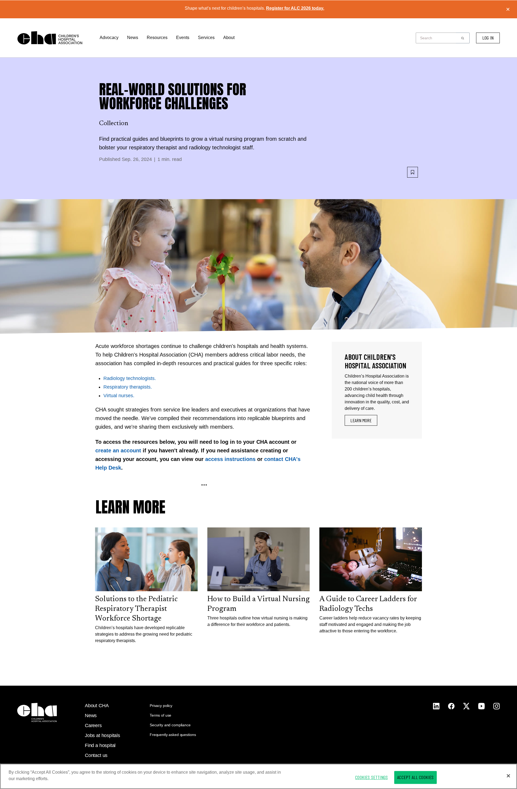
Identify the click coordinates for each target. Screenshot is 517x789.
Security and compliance (170, 725)
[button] (463, 38)
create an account (118, 450)
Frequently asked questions (173, 734)
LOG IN (488, 38)
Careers (93, 725)
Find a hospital (100, 745)
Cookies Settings (371, 777)
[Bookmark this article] (412, 172)
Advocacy (109, 37)
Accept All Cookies (415, 777)
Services (206, 37)
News (132, 37)
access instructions (230, 459)
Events (182, 37)
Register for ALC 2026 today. (295, 8)
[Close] (508, 776)
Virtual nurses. (118, 395)
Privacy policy (161, 705)
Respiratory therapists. (127, 387)
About (229, 37)
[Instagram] (436, 706)
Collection (113, 123)
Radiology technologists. (129, 378)
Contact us (96, 755)
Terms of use (160, 715)
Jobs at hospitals (102, 735)
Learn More (361, 420)
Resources (157, 37)
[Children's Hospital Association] (37, 712)
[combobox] (437, 38)
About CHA (97, 705)
